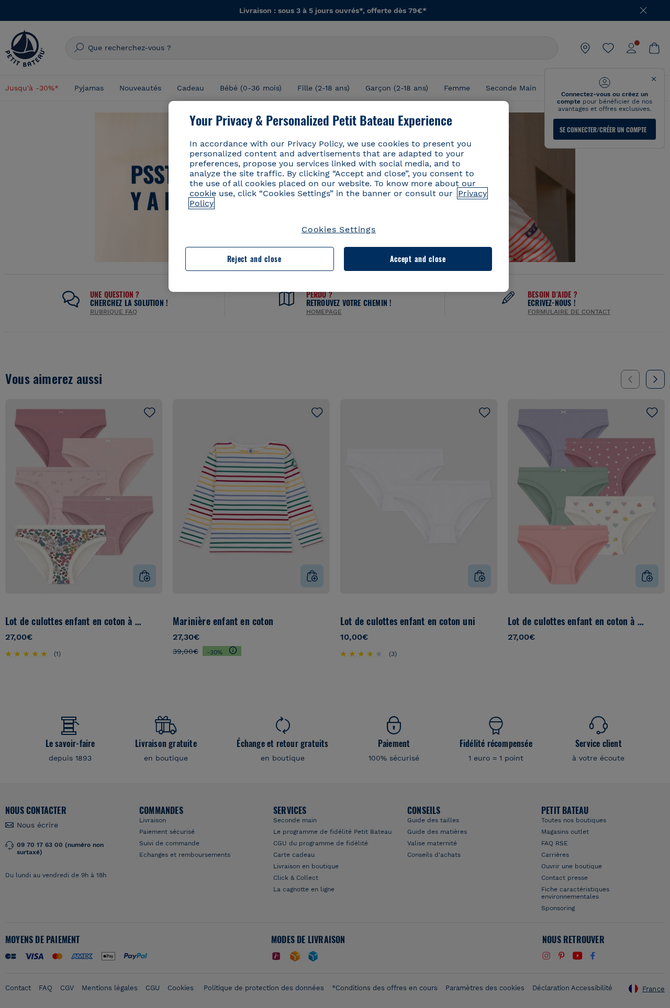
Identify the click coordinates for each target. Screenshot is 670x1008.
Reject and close (254, 258)
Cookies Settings (339, 229)
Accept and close (418, 258)
